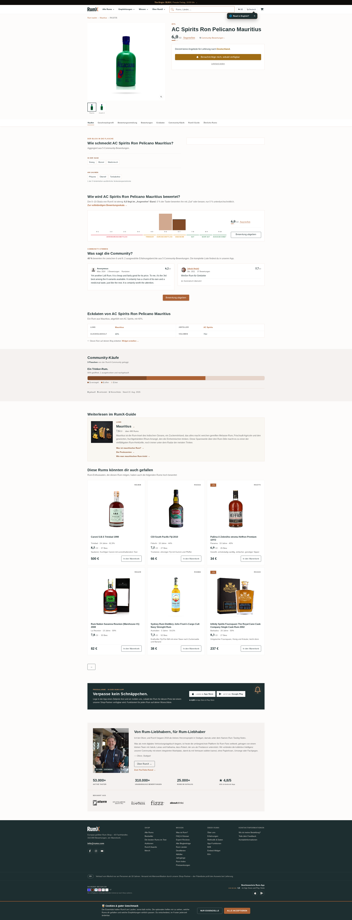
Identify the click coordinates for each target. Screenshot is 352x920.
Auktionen (149, 843)
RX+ (209, 854)
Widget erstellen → (130, 341)
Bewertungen (147, 123)
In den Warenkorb (131, 559)
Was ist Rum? (182, 832)
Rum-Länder (181, 847)
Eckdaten (160, 123)
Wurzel (101, 162)
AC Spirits (208, 327)
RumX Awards (151, 847)
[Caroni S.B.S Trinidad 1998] (116, 509)
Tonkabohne (115, 177)
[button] (126, 62)
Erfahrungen (212, 836)
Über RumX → (144, 764)
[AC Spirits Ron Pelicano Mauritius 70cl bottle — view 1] (91, 107)
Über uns (211, 832)
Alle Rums (149, 832)
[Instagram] (96, 851)
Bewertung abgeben (246, 234)
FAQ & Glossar (182, 836)
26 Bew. (223, 548)
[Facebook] (89, 851)
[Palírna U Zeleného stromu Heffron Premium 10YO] (235, 509)
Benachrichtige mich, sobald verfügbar (220, 57)
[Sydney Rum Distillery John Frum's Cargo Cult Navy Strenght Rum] (176, 596)
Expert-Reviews (183, 840)
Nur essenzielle (209, 911)
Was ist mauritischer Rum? (130, 448)
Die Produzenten (125, 452)
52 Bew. (164, 635)
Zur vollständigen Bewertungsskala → (107, 205)
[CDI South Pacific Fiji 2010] (176, 509)
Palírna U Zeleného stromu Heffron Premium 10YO (233, 538)
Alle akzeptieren (237, 911)
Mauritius (119, 327)
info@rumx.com (95, 843)
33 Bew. (104, 635)
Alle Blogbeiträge (183, 843)
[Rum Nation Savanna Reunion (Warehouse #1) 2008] (116, 596)
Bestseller (149, 836)
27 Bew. (164, 548)
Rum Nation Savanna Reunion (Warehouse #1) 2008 (115, 625)
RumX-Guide (194, 123)
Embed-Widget (213, 850)
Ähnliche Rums (210, 123)
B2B (209, 847)
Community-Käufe (177, 123)
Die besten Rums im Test (155, 840)
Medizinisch (113, 162)
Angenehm (189, 37)
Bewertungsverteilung (127, 123)
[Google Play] (262, 893)
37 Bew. (104, 548)
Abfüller (179, 854)
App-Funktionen (214, 843)
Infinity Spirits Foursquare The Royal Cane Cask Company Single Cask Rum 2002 (235, 625)
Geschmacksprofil (106, 123)
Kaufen (91, 123)
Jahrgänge (180, 858)
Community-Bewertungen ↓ (212, 38)
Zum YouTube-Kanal (145, 770)
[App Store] (255, 893)
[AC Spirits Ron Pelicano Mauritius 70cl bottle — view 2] (101, 107)
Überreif (103, 177)
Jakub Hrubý (193, 268)
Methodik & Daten (215, 840)
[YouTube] (102, 851)
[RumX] (92, 9)
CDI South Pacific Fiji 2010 (164, 537)
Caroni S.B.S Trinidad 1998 (105, 537)
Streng (91, 162)
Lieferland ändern (218, 64)
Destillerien (181, 850)
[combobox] (202, 9)
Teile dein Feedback (247, 836)
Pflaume (92, 177)
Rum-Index (181, 861)
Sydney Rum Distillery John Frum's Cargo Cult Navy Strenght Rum (175, 625)
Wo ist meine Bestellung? (250, 832)
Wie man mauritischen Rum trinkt (133, 456)
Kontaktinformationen (248, 840)
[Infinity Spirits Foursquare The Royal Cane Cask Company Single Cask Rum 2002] (235, 596)
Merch (147, 850)
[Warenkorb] (262, 9)
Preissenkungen (183, 865)
